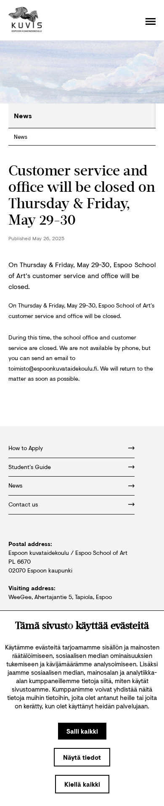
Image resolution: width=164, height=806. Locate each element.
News (20, 137)
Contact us (23, 504)
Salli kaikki (82, 731)
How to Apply (25, 447)
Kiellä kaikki (82, 784)
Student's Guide (29, 466)
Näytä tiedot (82, 757)
